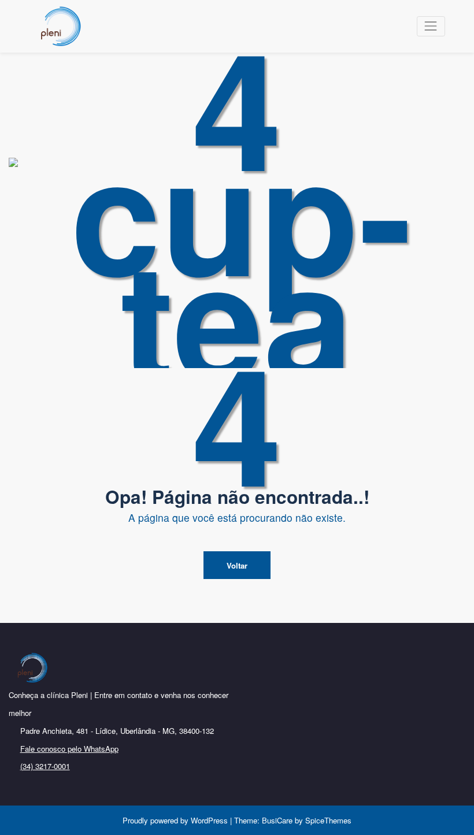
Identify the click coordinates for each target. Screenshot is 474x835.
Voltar (237, 565)
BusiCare (278, 820)
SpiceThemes (327, 820)
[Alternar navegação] (431, 26)
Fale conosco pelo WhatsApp (69, 748)
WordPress (209, 820)
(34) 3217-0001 (45, 765)
